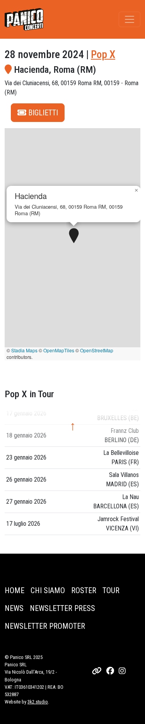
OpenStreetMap (96, 350)
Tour (110, 590)
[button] (74, 236)
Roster (83, 590)
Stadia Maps (24, 350)
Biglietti (42, 112)
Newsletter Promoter (45, 626)
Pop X (103, 54)
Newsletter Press (62, 608)
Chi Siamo (48, 590)
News (14, 608)
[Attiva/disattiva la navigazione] (129, 19)
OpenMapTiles (58, 350)
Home (14, 590)
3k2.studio (37, 702)
